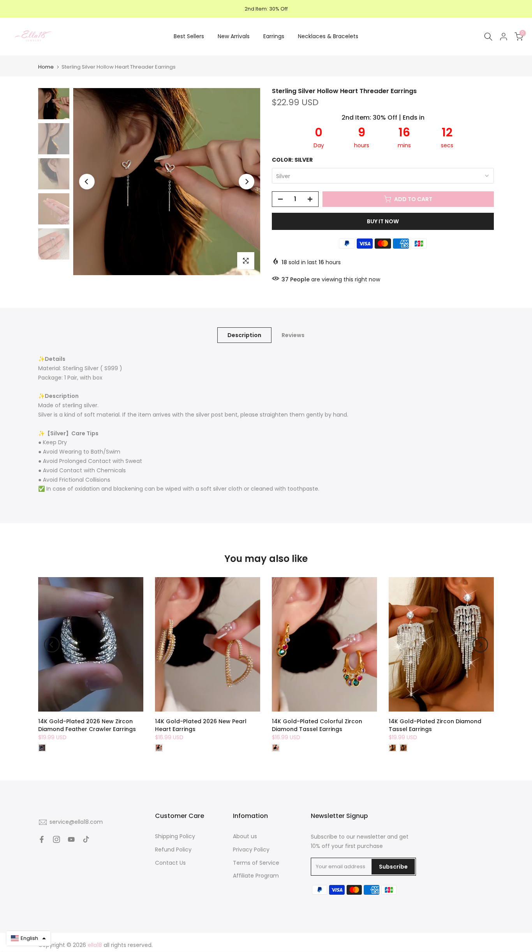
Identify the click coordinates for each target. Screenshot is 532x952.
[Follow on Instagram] (56, 839)
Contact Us (170, 863)
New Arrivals (234, 36)
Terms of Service (256, 863)
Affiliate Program (256, 876)
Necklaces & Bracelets (328, 36)
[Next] (246, 181)
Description (244, 335)
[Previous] (87, 181)
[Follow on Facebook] (41, 839)
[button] (28, 938)
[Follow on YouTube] (71, 839)
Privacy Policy (251, 849)
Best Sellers (189, 36)
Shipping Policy (175, 836)
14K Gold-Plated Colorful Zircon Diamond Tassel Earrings (317, 725)
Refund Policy (173, 849)
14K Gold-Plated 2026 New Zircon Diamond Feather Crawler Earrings (87, 725)
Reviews (293, 335)
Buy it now (383, 221)
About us (245, 836)
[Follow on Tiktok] (86, 839)
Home (46, 67)
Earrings (273, 36)
